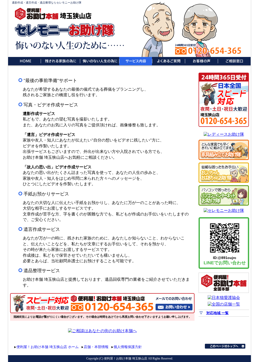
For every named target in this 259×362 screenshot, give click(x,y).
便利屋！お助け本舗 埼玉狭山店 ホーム (47, 347)
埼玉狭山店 (76, 16)
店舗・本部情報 (96, 347)
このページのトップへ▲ (225, 346)
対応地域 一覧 (217, 313)
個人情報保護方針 (128, 347)
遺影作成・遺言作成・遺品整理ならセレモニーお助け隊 (46, 2)
